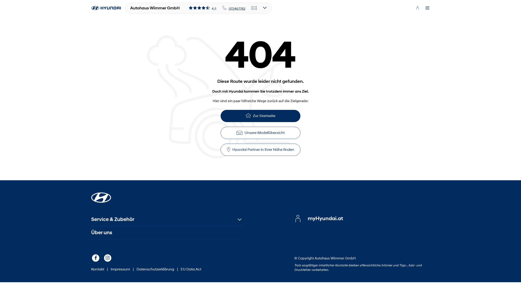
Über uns (101, 232)
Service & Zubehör (112, 219)
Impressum (120, 269)
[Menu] (427, 8)
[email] (254, 8)
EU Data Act (191, 269)
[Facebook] (95, 258)
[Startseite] (101, 195)
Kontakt (97, 269)
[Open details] (265, 8)
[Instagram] (107, 258)
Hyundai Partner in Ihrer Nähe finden (263, 149)
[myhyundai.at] (417, 8)
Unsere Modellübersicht (265, 132)
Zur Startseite (264, 116)
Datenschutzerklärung (155, 269)
